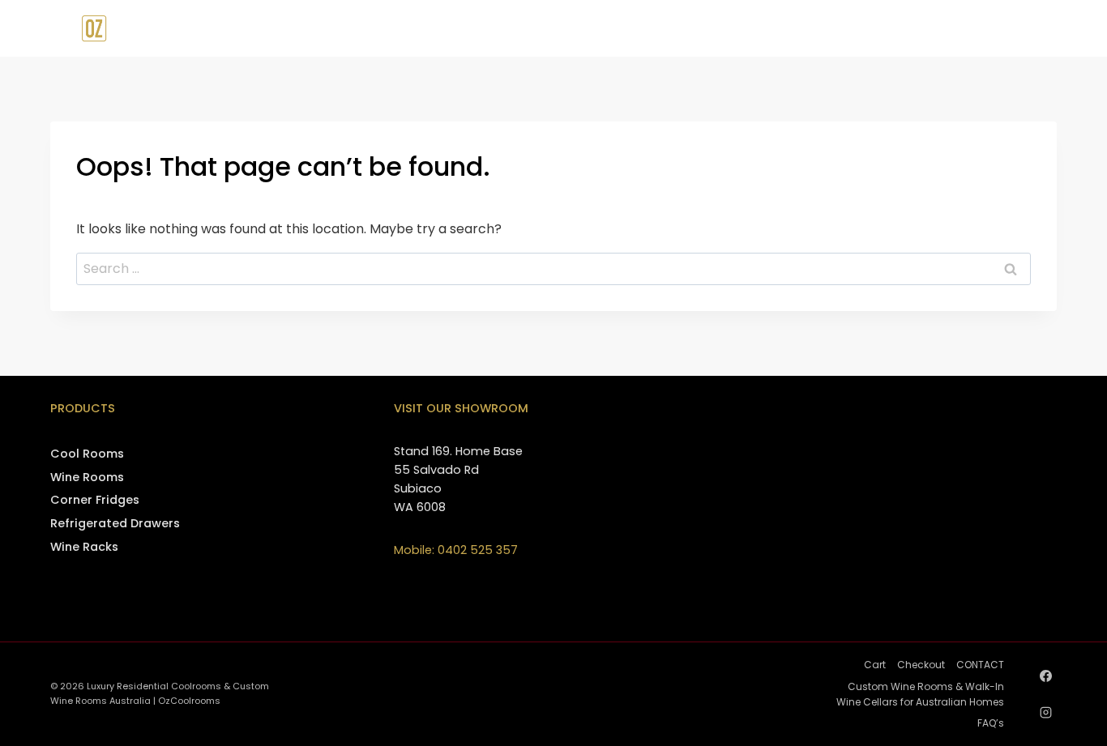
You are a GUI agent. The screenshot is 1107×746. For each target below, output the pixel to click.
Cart (875, 664)
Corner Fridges (94, 500)
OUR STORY (725, 28)
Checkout (921, 664)
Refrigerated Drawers (115, 523)
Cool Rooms (87, 453)
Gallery (906, 28)
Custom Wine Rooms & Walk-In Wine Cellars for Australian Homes (920, 694)
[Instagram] (1046, 712)
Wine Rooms (87, 477)
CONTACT (983, 28)
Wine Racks (84, 547)
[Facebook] (1046, 675)
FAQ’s (990, 723)
